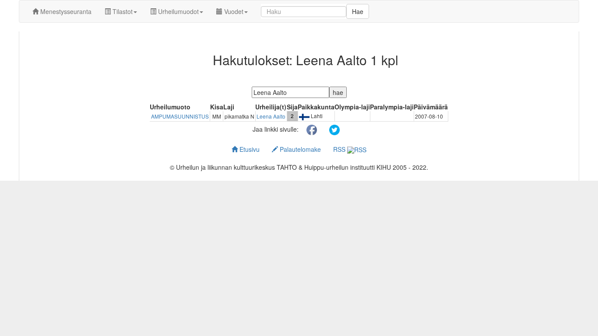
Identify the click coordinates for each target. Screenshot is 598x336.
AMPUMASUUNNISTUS (180, 116)
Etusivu (249, 149)
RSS (340, 149)
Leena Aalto (271, 116)
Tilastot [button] (122, 11)
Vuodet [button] (232, 11)
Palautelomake (299, 149)
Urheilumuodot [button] (177, 11)
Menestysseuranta (65, 11)
